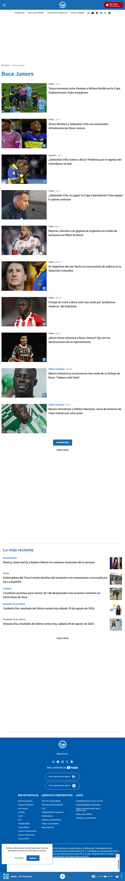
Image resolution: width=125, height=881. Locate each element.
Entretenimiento (10, 558)
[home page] (62, 5)
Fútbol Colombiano (56, 369)
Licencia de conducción (57, 13)
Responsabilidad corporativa (88, 805)
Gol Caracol (23, 809)
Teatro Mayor (23, 828)
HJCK (20, 816)
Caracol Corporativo (26, 835)
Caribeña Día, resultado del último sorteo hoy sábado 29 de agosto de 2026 (48, 608)
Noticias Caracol (25, 801)
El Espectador (24, 824)
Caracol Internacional (27, 831)
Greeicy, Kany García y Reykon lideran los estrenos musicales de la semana (49, 562)
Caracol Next (23, 839)
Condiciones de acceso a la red (89, 801)
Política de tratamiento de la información (88, 810)
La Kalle (21, 812)
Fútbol (51, 84)
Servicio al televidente (51, 801)
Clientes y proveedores (51, 820)
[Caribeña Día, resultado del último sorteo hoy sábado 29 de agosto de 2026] (116, 609)
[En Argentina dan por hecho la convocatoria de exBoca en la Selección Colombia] (24, 276)
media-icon (62, 876)
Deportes (52, 155)
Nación (6, 573)
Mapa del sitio (48, 828)
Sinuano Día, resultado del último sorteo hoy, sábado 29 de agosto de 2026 (48, 623)
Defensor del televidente (52, 805)
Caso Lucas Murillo (35, 13)
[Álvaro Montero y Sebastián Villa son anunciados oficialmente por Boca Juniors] (24, 133)
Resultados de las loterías (14, 604)
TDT (44, 809)
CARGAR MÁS (62, 442)
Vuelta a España (77, 13)
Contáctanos (47, 816)
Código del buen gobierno (52, 812)
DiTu (20, 820)
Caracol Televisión (26, 805)
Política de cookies (84, 814)
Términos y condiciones (86, 818)
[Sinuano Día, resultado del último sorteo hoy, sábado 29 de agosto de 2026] (116, 625)
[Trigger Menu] (4, 5)
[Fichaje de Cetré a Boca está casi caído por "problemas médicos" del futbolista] (24, 311)
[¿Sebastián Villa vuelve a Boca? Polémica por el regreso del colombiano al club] (24, 169)
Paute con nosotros (50, 824)
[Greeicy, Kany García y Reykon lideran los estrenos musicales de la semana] (116, 563)
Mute (93, 876)
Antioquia (7, 588)
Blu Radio (6, 65)
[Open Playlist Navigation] (121, 876)
